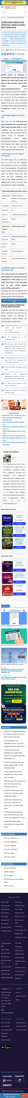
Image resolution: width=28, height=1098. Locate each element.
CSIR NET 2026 (19, 954)
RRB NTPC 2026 (19, 913)
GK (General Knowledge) (4, 1035)
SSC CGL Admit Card (10, 849)
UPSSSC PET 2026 (20, 967)
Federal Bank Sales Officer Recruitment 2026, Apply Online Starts (14, 824)
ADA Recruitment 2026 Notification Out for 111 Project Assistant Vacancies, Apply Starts (14, 743)
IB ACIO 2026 (18, 902)
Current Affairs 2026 (6, 1030)
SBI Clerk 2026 (5, 920)
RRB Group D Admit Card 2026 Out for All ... (12, 625)
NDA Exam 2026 (5, 970)
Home (3, 17)
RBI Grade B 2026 (6, 927)
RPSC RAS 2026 (19, 974)
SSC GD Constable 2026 (6, 962)
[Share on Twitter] (13, 54)
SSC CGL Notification (10, 842)
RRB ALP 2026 (19, 933)
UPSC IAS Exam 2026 (7, 977)
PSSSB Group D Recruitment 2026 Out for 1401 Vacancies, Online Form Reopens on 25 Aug (14, 814)
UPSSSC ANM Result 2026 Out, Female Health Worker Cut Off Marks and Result (14, 765)
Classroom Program (21, 1022)
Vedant (4, 50)
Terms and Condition (21, 1030)
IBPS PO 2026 (5, 902)
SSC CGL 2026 (5, 949)
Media (17, 999)
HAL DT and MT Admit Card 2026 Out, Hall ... (12, 645)
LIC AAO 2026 (19, 926)
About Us (18, 992)
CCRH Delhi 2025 (9, 121)
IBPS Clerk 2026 (5, 905)
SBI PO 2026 (4, 916)
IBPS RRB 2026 (5, 909)
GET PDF (24, 1095)
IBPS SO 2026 (5, 913)
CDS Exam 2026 (5, 974)
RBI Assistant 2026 (6, 931)
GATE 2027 (18, 978)
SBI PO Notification (10, 868)
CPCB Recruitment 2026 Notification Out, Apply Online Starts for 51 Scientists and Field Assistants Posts (14, 754)
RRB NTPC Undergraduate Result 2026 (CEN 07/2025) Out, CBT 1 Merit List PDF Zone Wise (14, 734)
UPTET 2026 (18, 946)
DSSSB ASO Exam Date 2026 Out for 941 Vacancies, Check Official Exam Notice (13, 793)
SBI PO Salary (8, 875)
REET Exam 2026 (19, 957)
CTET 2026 (18, 943)
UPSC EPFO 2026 (20, 905)
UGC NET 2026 (19, 950)
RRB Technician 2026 (20, 937)
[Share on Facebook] (10, 54)
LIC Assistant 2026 (20, 971)
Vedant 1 (14, 457)
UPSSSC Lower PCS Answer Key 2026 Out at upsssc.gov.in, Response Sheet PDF (14, 783)
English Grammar (5, 1040)
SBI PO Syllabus (9, 872)
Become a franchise (21, 996)
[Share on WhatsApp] (2, 54)
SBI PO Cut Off (8, 886)
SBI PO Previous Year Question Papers (14, 881)
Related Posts (5, 606)
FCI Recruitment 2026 (21, 930)
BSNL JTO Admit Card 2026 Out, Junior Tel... (12, 664)
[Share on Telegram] (5, 54)
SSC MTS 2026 (5, 956)
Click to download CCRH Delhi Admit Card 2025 (14, 300)
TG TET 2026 (18, 909)
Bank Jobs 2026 (5, 1022)
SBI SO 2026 (4, 923)
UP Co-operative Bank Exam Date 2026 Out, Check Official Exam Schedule (13, 774)
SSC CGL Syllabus (10, 845)
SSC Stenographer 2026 (6, 945)
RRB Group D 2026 (20, 916)
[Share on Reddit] (8, 54)
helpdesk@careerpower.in (7, 1012)
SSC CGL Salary (9, 853)
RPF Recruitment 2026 (19, 921)
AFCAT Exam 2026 (6, 966)
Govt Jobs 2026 (5, 1026)
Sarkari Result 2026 (21, 1026)
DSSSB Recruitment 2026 (20, 963)
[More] (25, 7)
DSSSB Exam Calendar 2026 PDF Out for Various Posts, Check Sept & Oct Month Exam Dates (13, 804)
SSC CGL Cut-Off (9, 857)
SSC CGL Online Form (11, 838)
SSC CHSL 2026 (5, 953)
